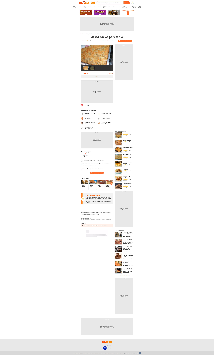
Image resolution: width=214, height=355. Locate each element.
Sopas (109, 6)
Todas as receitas (139, 7)
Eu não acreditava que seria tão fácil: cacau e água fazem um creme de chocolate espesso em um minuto (128, 257)
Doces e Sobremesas (124, 7)
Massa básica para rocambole (84, 186)
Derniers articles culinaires (124, 275)
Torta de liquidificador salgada (128, 148)
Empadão (108, 212)
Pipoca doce (125, 169)
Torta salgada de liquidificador (86, 214)
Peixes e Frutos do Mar (99, 6)
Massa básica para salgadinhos (93, 186)
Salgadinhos (93, 212)
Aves (94, 6)
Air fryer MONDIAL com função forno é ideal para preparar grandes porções (128, 271)
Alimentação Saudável (134, 7)
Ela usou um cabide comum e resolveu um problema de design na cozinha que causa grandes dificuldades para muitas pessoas (128, 242)
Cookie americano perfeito (127, 184)
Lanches (129, 6)
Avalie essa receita (125, 41)
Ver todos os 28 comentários (107, 40)
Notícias (79, 6)
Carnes (89, 6)
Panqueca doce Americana (126, 177)
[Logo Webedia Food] (107, 347)
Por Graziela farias (88, 105)
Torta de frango (126, 133)
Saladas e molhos (104, 7)
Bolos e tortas (84, 7)
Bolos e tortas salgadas (85, 212)
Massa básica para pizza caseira (108, 186)
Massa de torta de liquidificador (127, 155)
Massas (114, 6)
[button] (109, 73)
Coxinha (97, 212)
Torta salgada (103, 212)
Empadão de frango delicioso (127, 162)
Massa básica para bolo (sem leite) (100, 186)
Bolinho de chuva (96, 214)
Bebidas (119, 6)
